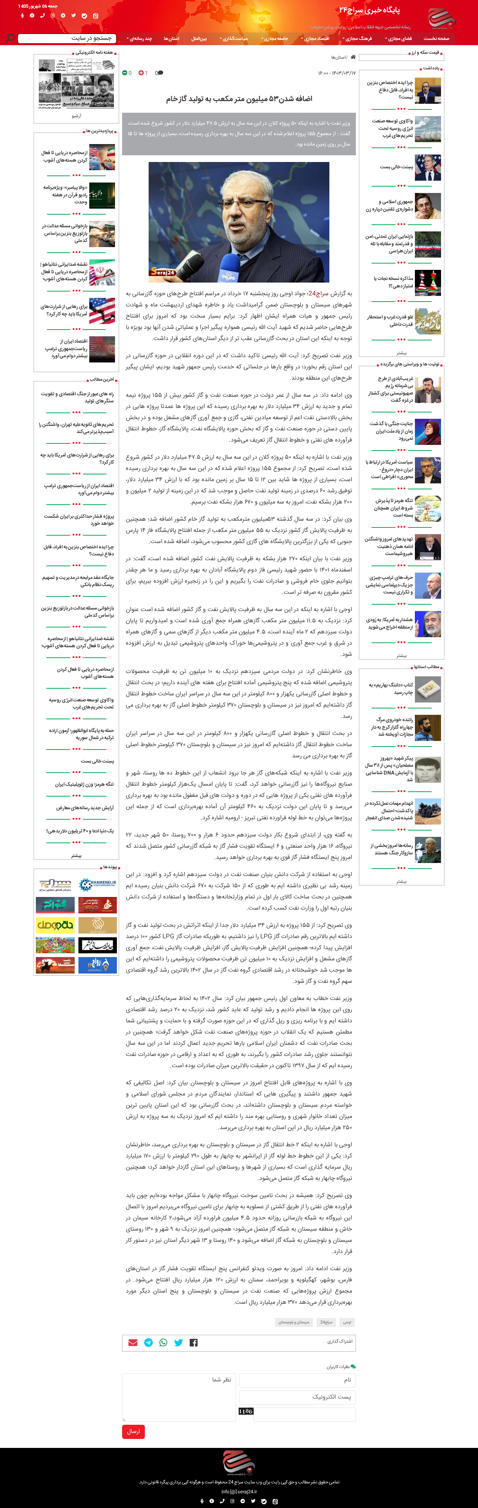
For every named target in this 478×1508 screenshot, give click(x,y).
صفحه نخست (436, 39)
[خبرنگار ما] (22, 16)
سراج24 (318, 294)
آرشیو (76, 116)
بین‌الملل (199, 39)
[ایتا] (95, 16)
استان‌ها (171, 39)
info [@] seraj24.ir (239, 1492)
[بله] (84, 16)
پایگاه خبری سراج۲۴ (369, 10)
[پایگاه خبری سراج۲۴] (441, 17)
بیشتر (402, 353)
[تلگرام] (63, 16)
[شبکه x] (73, 16)
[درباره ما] (32, 16)
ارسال (133, 1432)
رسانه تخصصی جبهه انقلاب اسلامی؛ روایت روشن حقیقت (360, 27)
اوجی (347, 1322)
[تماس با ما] (42, 16)
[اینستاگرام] (53, 16)
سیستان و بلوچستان (294, 1322)
